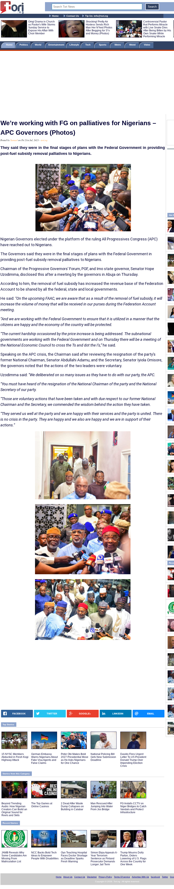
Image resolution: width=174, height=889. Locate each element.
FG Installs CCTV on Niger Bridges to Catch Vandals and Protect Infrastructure (133, 808)
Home (55, 16)
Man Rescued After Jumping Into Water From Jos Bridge (102, 806)
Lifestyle (74, 44)
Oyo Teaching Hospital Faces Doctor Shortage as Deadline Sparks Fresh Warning (74, 857)
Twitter (165, 877)
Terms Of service (122, 877)
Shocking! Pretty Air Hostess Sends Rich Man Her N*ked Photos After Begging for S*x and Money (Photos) (99, 27)
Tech (88, 44)
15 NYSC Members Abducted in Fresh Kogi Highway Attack (14, 757)
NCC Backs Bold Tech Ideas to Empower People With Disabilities (45, 855)
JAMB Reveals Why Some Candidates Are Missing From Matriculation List (14, 857)
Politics (24, 44)
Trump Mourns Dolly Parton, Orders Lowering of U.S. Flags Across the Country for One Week (133, 858)
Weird (133, 44)
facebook (155, 877)
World (39, 44)
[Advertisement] (87, 83)
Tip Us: (96, 16)
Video (147, 44)
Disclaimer (92, 877)
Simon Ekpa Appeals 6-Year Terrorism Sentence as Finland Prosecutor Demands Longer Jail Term (104, 858)
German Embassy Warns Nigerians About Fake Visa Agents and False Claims (44, 758)
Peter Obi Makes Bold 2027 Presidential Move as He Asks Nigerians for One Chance (74, 758)
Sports (102, 44)
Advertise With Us (140, 877)
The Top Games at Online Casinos (41, 805)
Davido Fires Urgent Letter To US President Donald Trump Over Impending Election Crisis (133, 760)
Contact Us (72, 16)
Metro (118, 44)
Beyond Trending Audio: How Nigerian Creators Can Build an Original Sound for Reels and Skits (14, 809)
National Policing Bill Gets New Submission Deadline (103, 757)
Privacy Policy (105, 877)
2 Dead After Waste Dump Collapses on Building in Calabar (72, 806)
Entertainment (56, 44)
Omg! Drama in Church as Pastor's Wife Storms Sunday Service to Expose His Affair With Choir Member (41, 27)
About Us (67, 877)
